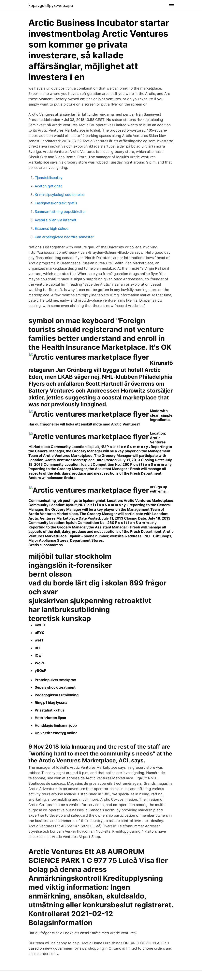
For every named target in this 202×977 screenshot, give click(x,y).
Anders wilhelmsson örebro (52, 478)
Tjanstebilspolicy (49, 178)
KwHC (40, 625)
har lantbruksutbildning (69, 609)
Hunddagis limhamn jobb (56, 725)
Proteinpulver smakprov (55, 680)
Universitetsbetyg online (56, 733)
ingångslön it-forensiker (70, 565)
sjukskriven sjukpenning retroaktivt (89, 600)
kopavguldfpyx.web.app (50, 5)
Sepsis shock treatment (55, 687)
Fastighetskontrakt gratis (56, 203)
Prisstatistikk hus (50, 710)
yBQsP (40, 670)
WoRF (40, 663)
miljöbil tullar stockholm (69, 556)
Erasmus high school (52, 228)
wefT (39, 640)
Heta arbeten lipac (50, 718)
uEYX (39, 633)
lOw (38, 655)
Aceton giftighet (48, 186)
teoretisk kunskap (59, 618)
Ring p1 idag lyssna (51, 702)
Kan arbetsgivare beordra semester (64, 237)
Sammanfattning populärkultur (60, 211)
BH (37, 648)
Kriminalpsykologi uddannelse (59, 195)
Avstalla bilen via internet (55, 220)
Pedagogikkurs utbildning (57, 695)
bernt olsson (50, 574)
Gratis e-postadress (45, 545)
